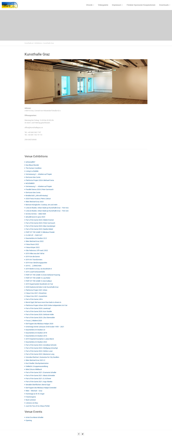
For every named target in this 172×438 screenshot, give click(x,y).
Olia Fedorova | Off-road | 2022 (37, 250)
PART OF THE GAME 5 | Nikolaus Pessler (40, 232)
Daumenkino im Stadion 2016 (36, 336)
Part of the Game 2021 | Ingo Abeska (39, 382)
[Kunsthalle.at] (13, 5)
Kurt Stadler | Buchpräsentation (37, 363)
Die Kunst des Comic (33, 177)
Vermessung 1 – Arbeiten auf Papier (39, 186)
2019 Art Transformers (34, 260)
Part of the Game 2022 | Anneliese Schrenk (41, 345)
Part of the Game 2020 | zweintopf (38, 308)
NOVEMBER (30, 183)
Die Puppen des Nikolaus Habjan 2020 (39, 324)
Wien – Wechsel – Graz (34, 391)
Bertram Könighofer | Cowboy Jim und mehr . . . (43, 205)
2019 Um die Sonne (33, 256)
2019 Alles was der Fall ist (35, 253)
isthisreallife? (30, 162)
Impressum (116, 5)
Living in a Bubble (32, 171)
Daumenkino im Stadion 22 (35, 330)
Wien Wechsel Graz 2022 (35, 241)
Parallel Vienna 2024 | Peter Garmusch (39, 189)
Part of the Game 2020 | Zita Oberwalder (40, 317)
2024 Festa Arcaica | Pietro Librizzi (38, 199)
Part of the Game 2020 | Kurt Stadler (39, 311)
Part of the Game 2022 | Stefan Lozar (39, 351)
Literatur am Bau (32, 403)
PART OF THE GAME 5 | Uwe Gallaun (39, 281)
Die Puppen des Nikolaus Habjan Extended (41, 388)
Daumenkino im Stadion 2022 (36, 342)
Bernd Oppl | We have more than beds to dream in (43, 302)
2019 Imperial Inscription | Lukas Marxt (40, 339)
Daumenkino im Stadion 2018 (36, 333)
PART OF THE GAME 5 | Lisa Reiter (38, 278)
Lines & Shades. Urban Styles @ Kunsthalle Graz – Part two (47, 208)
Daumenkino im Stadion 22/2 (36, 238)
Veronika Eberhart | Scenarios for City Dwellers (42, 357)
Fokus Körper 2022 (33, 247)
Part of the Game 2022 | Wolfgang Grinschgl (42, 348)
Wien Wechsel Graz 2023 (35, 202)
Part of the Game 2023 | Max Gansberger (40, 226)
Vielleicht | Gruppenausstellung (37, 366)
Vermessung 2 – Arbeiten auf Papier (39, 174)
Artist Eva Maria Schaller (34, 417)
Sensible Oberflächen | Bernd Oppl (38, 385)
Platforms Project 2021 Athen (36, 290)
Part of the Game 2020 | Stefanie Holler (40, 314)
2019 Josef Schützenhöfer (35, 272)
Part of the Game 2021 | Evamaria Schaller (41, 372)
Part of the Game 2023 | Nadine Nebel (39, 229)
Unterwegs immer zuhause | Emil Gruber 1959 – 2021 (45, 327)
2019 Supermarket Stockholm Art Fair (39, 284)
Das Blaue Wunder (32, 165)
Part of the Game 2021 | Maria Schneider (40, 375)
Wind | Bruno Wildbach (34, 369)
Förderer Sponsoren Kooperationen (141, 5)
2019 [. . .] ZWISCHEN (33, 266)
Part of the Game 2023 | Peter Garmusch (40, 223)
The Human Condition (34, 168)
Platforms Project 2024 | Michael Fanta (40, 180)
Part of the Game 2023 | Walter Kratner (40, 220)
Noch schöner (31, 400)
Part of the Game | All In (34, 299)
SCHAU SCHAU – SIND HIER (36, 214)
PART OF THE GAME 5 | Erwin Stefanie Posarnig (43, 275)
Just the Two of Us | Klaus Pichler (38, 406)
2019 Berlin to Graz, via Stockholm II (39, 269)
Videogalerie (103, 5)
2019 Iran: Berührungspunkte (36, 263)
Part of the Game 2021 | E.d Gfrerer (38, 378)
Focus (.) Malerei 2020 (34, 321)
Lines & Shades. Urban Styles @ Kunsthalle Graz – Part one (47, 211)
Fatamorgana (31, 397)
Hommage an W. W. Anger (35, 394)
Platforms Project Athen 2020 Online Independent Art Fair (46, 305)
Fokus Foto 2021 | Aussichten (36, 296)
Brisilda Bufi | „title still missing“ (37, 195)
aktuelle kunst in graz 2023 (35, 217)
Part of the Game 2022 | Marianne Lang (40, 354)
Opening (29, 420)
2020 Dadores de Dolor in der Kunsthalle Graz (42, 287)
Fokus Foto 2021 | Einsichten (36, 293)
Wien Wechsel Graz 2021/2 (35, 360)
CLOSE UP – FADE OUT (34, 235)
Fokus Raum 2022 (32, 244)
